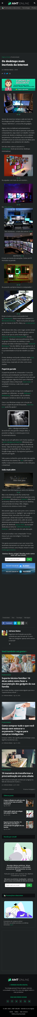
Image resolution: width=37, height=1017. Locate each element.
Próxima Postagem (28, 789)
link (18, 114)
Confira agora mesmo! (9, 550)
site (22, 460)
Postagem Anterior (8, 789)
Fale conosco (24, 1012)
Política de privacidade (18, 1014)
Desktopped (6, 149)
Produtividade (15, 57)
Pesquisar (34, 3)
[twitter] (10, 644)
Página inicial (6, 57)
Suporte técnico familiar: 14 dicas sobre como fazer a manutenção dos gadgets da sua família (18, 682)
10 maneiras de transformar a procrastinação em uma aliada (17, 774)
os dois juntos (30, 323)
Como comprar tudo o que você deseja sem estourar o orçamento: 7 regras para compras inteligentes (18, 729)
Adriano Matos (15, 631)
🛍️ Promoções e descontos (11, 8)
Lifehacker (5, 339)
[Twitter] (7, 73)
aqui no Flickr (20, 525)
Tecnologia (26, 8)
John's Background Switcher (12, 442)
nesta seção (27, 382)
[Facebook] (4, 73)
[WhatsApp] (18, 623)
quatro (10, 207)
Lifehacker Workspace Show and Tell (14, 337)
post (32, 357)
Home (11, 1012)
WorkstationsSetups (9, 321)
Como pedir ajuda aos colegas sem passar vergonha (13, 812)
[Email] (10, 73)
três (5, 207)
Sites (13, 617)
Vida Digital (27, 617)
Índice (16, 1012)
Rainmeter (6, 499)
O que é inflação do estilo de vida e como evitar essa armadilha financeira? (14, 802)
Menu (2, 3)
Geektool (24, 499)
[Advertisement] (18, 31)
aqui (11, 925)
